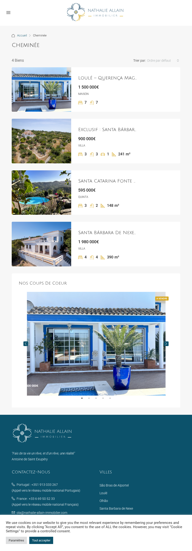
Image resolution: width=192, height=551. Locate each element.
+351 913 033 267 (44, 485)
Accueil (22, 35)
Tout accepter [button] (41, 540)
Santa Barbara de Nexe (116, 508)
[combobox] (163, 60)
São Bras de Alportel (114, 485)
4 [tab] (105, 400)
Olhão (104, 501)
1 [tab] (84, 400)
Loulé (103, 493)
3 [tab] (98, 400)
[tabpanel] (96, 344)
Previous (25, 343)
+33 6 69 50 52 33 (42, 499)
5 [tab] (112, 400)
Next (166, 343)
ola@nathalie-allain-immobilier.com (42, 513)
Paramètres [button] (16, 540)
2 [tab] (91, 400)
